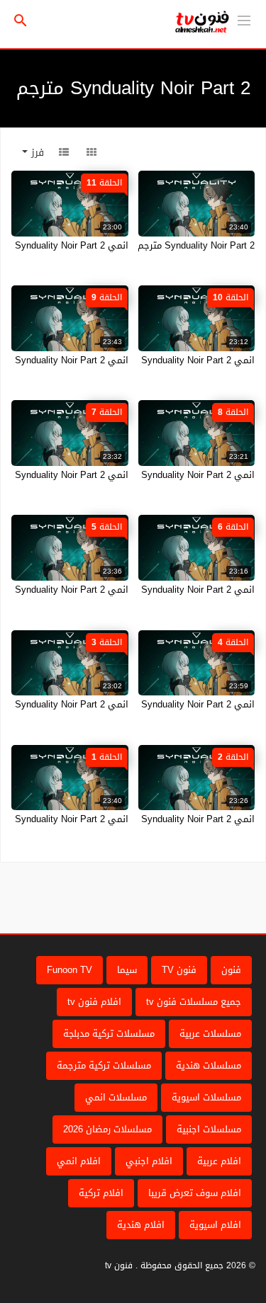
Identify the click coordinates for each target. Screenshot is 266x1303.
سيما (127, 970)
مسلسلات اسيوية (206, 1097)
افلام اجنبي (149, 1161)
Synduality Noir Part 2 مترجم (196, 245)
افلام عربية (219, 1161)
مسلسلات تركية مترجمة (104, 1065)
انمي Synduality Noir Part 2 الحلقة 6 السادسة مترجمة (145, 589)
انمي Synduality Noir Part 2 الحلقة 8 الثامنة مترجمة (150, 475)
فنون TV (179, 970)
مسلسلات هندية (208, 1065)
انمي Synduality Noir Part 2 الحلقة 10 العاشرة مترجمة (145, 360)
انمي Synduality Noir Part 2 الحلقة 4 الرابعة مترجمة (150, 704)
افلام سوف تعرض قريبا (194, 1193)
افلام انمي (79, 1161)
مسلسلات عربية (210, 1033)
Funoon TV (69, 970)
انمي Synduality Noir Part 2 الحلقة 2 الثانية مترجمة (151, 819)
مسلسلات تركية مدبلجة (109, 1033)
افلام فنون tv (94, 1002)
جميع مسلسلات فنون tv (193, 1002)
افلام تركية (101, 1193)
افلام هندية (141, 1225)
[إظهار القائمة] (244, 19)
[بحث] (20, 21)
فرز (36, 152)
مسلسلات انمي (116, 1097)
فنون (231, 970)
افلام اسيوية (215, 1225)
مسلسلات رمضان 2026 (107, 1129)
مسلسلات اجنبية (209, 1129)
